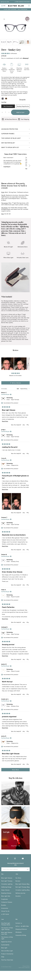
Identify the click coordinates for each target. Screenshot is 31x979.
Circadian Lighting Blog (23, 890)
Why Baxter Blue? (8, 143)
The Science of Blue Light (11, 138)
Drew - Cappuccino (12, 465)
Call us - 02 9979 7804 (22, 926)
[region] (15, 363)
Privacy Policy (26, 966)
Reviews (18, 881)
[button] (9, 53)
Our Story (18, 878)
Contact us (19, 923)
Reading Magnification (23, 106)
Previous (2, 27)
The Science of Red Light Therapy (7, 928)
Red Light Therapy (6, 881)
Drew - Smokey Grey (13, 561)
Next (29, 27)
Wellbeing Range (6, 887)
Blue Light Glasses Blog (22, 884)
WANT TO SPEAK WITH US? (10, 147)
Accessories (4, 908)
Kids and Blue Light (7, 951)
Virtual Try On (5, 911)
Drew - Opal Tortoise (13, 399)
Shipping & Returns (21, 929)
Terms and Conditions (24, 967)
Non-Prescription (8, 106)
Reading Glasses (6, 893)
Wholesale (19, 932)
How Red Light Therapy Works (5, 924)
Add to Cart (20, 112)
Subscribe (27, 869)
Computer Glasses (6, 902)
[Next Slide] (28, 363)
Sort (18, 388)
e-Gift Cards (5, 914)
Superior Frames (7, 133)
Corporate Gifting (21, 935)
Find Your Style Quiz (7, 960)
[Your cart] (29, 6)
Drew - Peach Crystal (13, 596)
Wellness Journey (20, 893)
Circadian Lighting (6, 884)
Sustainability (5, 945)
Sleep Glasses (5, 890)
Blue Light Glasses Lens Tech (6, 933)
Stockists (18, 896)
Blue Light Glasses (6, 878)
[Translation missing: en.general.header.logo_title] (16, 6)
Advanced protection (9, 129)
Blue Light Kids (5, 896)
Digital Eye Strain (6, 941)
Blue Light (4, 948)
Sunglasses (4, 899)
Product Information (7, 954)
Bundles (3, 905)
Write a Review (18, 383)
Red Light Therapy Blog (23, 887)
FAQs (2, 957)
